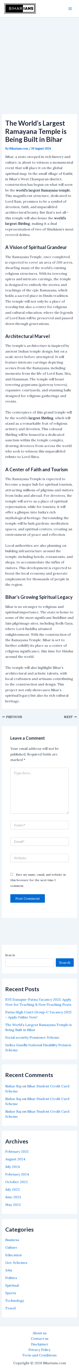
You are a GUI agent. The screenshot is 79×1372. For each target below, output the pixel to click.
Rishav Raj (13, 1086)
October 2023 (16, 1182)
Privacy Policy (39, 1350)
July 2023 (12, 1189)
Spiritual (12, 1285)
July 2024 (12, 1167)
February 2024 (17, 1174)
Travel (10, 1308)
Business (12, 1240)
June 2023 (13, 1197)
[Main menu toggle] (70, 8)
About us (40, 1333)
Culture (11, 1247)
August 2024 (15, 1159)
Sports (10, 1293)
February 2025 (16, 1151)
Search (10, 955)
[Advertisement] (39, 58)
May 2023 (13, 1204)
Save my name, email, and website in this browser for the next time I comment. (38, 880)
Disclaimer (39, 1344)
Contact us (39, 1338)
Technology (14, 1300)
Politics (11, 1278)
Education (13, 1255)
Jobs (8, 1270)
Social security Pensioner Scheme (32, 1037)
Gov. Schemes (16, 1262)
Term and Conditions (39, 1355)
